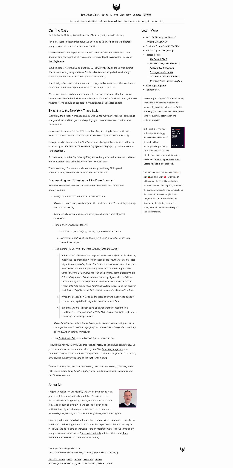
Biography (125, 14)
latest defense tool (155, 21)
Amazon (158, 159)
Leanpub (169, 163)
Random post (153, 89)
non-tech (66, 463)
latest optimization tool (134, 21)
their (157, 203)
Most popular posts (156, 85)
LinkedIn (100, 463)
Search (147, 15)
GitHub (179, 107)
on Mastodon (116, 35)
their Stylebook (56, 61)
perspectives (55, 46)
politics (52, 424)
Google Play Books (151, 163)
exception (58, 150)
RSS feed (53, 463)
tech (60, 463)
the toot (89, 357)
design (86, 35)
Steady (149, 111)
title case (106, 41)
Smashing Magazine (112, 349)
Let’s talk (157, 111)
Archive (114, 14)
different (126, 41)
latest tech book (95, 21)
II (105, 366)
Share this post (98, 35)
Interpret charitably (91, 433)
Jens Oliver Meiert (90, 14)
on (153, 203)
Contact (137, 14)
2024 (163, 50)
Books (105, 14)
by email (79, 463)
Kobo (177, 159)
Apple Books (168, 159)
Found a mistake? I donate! (105, 452)
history (162, 203)
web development (81, 420)
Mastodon (89, 463)
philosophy (66, 424)
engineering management (109, 420)
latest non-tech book (113, 21)
